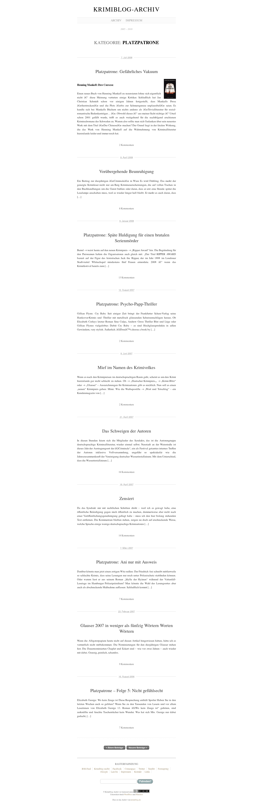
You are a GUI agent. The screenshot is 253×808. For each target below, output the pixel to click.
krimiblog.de (136, 800)
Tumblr (151, 768)
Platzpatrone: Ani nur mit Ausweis (126, 562)
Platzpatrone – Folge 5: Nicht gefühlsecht (126, 690)
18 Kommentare (127, 472)
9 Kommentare (126, 664)
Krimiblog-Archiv (126, 9)
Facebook (117, 768)
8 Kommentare (126, 208)
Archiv (116, 20)
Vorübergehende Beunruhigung (126, 171)
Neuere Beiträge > (138, 747)
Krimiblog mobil (102, 768)
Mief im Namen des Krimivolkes (126, 367)
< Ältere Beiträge (114, 747)
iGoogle (104, 771)
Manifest (139, 794)
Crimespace (130, 768)
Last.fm (114, 771)
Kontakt (138, 771)
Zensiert (126, 498)
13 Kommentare (127, 277)
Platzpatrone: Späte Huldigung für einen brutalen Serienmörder (126, 237)
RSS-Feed (86, 768)
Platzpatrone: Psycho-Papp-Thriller (126, 304)
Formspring (163, 768)
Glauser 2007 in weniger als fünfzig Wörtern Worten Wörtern (126, 628)
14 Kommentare (127, 535)
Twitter (142, 768)
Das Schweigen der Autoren (126, 431)
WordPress (128, 794)
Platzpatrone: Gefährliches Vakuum (126, 71)
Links (147, 771)
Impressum (134, 20)
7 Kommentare (126, 599)
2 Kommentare (126, 145)
